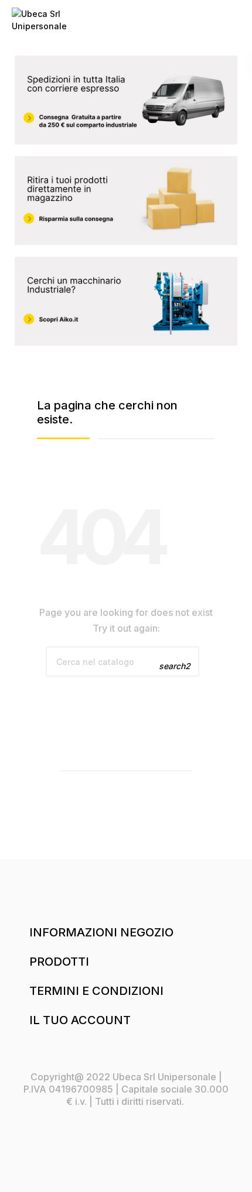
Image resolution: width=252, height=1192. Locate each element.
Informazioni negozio (101, 932)
